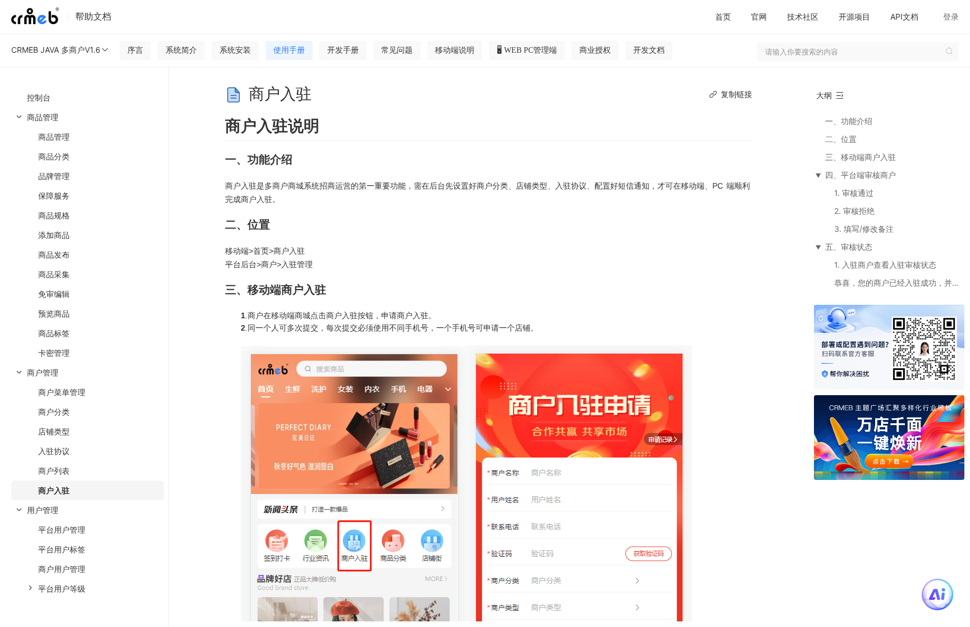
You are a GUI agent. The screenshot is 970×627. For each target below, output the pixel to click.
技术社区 (802, 16)
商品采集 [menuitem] (54, 274)
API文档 (904, 16)
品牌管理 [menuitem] (54, 176)
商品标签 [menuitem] (54, 333)
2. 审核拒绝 (854, 211)
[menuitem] (84, 235)
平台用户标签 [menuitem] (61, 549)
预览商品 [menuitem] (54, 313)
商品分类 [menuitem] (54, 156)
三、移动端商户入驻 (860, 157)
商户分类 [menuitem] (54, 412)
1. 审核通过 (853, 193)
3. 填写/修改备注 (864, 229)
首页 (723, 16)
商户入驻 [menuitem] (54, 490)
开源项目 (854, 16)
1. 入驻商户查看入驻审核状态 (885, 264)
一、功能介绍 (848, 121)
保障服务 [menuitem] (54, 195)
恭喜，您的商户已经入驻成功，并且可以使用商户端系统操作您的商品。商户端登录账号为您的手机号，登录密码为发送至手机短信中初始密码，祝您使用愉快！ (898, 282)
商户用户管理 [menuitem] (61, 569)
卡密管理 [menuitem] (54, 353)
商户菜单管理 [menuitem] (61, 392)
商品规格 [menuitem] (54, 215)
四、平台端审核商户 (860, 175)
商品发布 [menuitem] (54, 254)
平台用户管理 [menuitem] (61, 529)
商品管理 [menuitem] (54, 136)
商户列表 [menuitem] (54, 470)
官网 (759, 16)
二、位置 (841, 139)
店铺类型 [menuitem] (54, 431)
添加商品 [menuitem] (54, 235)
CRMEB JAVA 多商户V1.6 (55, 49)
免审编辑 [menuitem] (54, 294)
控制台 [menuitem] (39, 97)
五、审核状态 (848, 246)
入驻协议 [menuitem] (54, 451)
